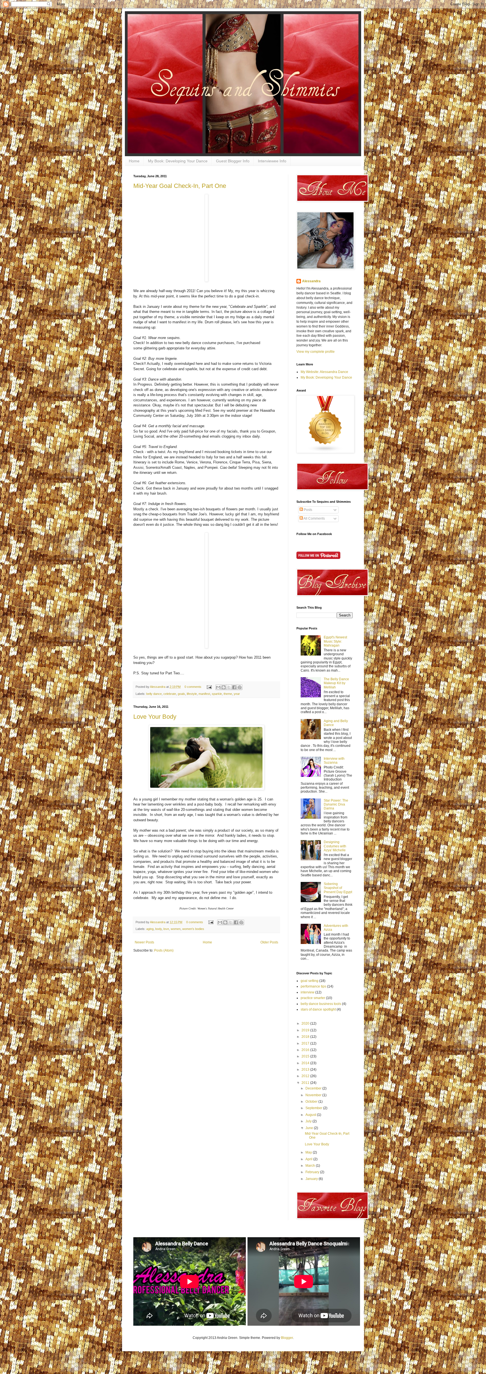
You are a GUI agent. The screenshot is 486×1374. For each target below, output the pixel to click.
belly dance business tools (321, 1004)
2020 (306, 1023)
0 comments (192, 686)
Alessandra (158, 686)
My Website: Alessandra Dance (324, 372)
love (166, 929)
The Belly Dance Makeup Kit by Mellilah (336, 683)
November (313, 1095)
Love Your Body (154, 716)
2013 (306, 1070)
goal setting (309, 981)
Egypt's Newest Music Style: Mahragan (335, 641)
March (310, 1166)
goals (181, 693)
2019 (306, 1030)
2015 (306, 1056)
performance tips (313, 986)
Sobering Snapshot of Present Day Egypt (338, 888)
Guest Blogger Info (232, 161)
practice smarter (313, 998)
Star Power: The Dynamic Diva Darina (336, 805)
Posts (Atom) (164, 950)
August (311, 1115)
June (309, 1128)
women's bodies (193, 929)
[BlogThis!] (223, 687)
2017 (306, 1043)
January (312, 1179)
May (309, 1152)
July (308, 1121)
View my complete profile (315, 352)
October (311, 1102)
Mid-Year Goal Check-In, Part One (179, 185)
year (237, 693)
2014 (306, 1063)
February (312, 1172)
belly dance (154, 693)
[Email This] (218, 687)
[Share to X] (229, 687)
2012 (306, 1076)
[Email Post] (209, 686)
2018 (306, 1037)
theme (228, 693)
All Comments (314, 518)
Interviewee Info (272, 161)
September (314, 1108)
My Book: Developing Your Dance (178, 161)
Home (134, 161)
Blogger (287, 1338)
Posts (307, 510)
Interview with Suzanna (334, 761)
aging (150, 929)
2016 (306, 1050)
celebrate (169, 693)
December (313, 1088)
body (158, 929)
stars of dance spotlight (318, 1009)
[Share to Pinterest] (239, 687)
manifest (204, 693)
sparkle (217, 693)
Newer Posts (144, 942)
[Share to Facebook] (234, 687)
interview (307, 992)
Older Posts (269, 942)
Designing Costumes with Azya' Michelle (335, 846)
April (309, 1159)
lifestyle (192, 693)
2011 (306, 1083)
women (176, 929)
